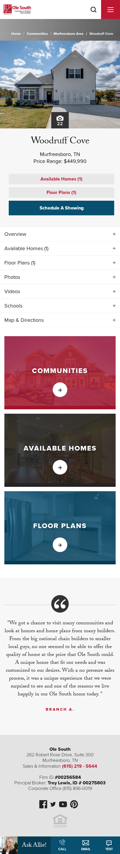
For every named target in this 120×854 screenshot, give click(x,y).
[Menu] (110, 9)
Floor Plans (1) (61, 192)
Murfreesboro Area (69, 34)
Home (16, 34)
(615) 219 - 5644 (79, 766)
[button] (93, 17)
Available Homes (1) (61, 179)
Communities (37, 34)
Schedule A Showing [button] (62, 208)
